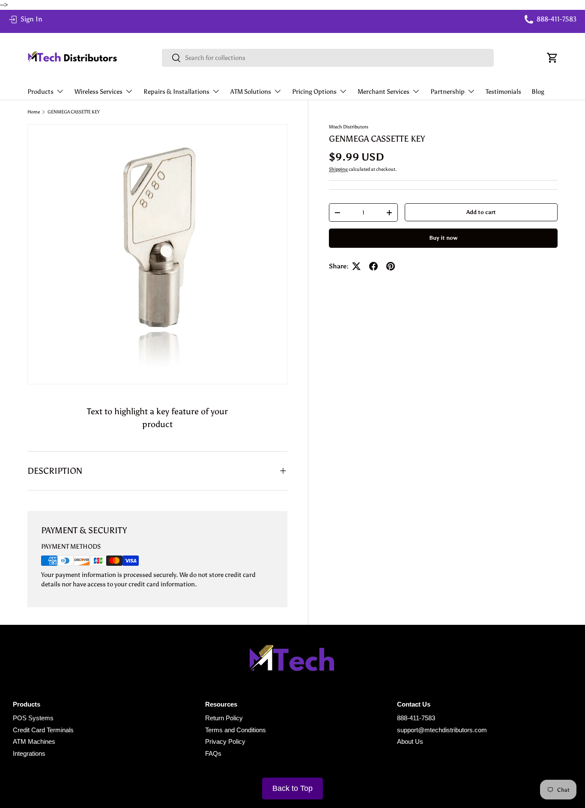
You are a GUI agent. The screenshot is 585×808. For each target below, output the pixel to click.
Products (40, 91)
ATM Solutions (250, 91)
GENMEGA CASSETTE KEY (74, 112)
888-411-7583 (416, 718)
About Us (410, 741)
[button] (552, 57)
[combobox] (328, 58)
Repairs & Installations (176, 91)
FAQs (213, 753)
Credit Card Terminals (43, 730)
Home (33, 112)
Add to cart (481, 211)
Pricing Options (314, 91)
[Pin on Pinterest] (390, 266)
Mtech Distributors (348, 127)
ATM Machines (34, 741)
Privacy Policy (225, 741)
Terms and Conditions (235, 730)
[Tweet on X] (356, 266)
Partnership (447, 91)
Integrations (29, 753)
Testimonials (503, 91)
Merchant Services (383, 91)
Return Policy (224, 718)
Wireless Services (98, 91)
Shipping (338, 169)
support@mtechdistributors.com (442, 730)
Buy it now (443, 237)
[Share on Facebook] (373, 266)
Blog (537, 91)
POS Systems (33, 718)
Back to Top (292, 788)
